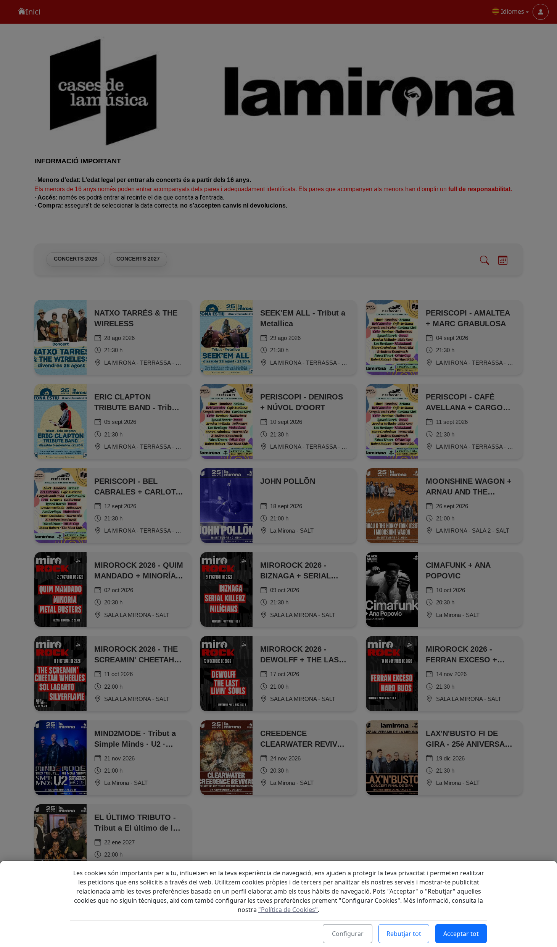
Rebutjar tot (403, 933)
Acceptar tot (461, 933)
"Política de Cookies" (288, 909)
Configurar (348, 933)
